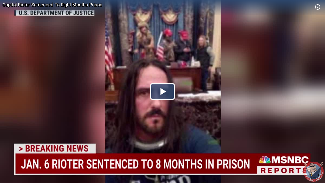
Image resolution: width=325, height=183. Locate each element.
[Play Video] (162, 91)
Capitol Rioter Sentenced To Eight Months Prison (52, 4)
